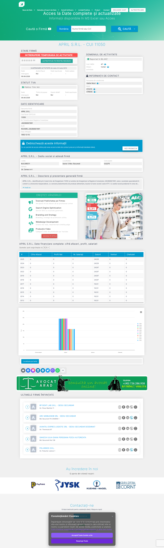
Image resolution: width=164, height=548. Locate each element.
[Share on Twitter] (48, 370)
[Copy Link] (63, 370)
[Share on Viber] (52, 370)
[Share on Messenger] (33, 370)
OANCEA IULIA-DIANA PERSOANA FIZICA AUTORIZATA (62, 437)
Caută (126, 28)
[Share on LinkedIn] (38, 370)
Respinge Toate (82, 541)
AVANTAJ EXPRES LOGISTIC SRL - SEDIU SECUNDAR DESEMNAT (67, 427)
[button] (21, 485)
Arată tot (27, 187)
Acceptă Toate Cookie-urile (82, 535)
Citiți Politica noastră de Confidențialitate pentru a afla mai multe (81, 529)
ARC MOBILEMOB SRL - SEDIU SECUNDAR (57, 416)
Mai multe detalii (50, 236)
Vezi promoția (130, 148)
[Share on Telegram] (43, 370)
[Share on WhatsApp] (57, 370)
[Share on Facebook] (28, 370)
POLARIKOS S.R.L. (46, 448)
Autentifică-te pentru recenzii (57, 61)
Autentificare (137, 10)
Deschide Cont (119, 10)
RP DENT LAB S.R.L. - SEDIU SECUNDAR (56, 405)
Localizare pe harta (30, 361)
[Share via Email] (23, 370)
